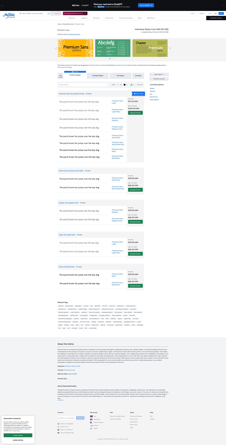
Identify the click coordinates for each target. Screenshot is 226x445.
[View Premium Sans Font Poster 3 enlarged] (150, 48)
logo (64, 328)
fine (82, 325)
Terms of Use (133, 419)
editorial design (117, 322)
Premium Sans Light (117, 102)
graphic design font (94, 309)
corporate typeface (104, 315)
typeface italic (74, 315)
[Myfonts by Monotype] (9, 15)
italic (107, 318)
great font (97, 306)
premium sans (69, 306)
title (86, 328)
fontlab (125, 315)
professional (95, 325)
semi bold (135, 318)
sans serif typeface (94, 312)
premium (60, 306)
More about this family (65, 67)
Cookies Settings (18, 440)
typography (78, 306)
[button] (2, 5)
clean (72, 325)
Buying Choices (135, 113)
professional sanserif (108, 309)
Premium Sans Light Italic (117, 110)
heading (66, 325)
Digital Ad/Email (154, 99)
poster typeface (75, 312)
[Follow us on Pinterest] (59, 430)
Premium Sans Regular (117, 119)
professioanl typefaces (122, 309)
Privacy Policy (134, 422)
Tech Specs (120, 76)
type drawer (84, 318)
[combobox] (39, 13)
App (151, 94)
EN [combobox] (209, 13)
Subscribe (80, 418)
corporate (74, 328)
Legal (131, 427)
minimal (87, 325)
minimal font (120, 306)
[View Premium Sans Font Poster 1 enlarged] (75, 48)
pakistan (76, 318)
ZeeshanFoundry (68, 24)
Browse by (71, 18)
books (81, 328)
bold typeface (138, 312)
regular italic (127, 318)
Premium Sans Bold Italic (117, 157)
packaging (140, 325)
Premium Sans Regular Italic (117, 128)
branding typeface (63, 312)
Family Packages (75, 75)
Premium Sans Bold (117, 150)
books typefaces (116, 315)
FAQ (151, 416)
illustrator (108, 322)
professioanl (119, 325)
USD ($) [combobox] (201, 13)
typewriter (133, 309)
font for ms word (84, 322)
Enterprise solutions (216, 18)
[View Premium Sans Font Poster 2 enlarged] (112, 48)
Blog (139, 18)
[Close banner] (85, 13)
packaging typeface (107, 312)
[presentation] (56, 48)
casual (139, 322)
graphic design (83, 309)
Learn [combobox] (192, 13)
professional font (131, 306)
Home (59, 24)
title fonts (132, 315)
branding (127, 325)
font (91, 306)
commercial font (72, 309)
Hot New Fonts (109, 18)
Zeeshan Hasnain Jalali (96, 65)
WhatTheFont (150, 18)
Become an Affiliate (115, 419)
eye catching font (94, 318)
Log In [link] (221, 13)
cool (68, 328)
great (77, 325)
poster (133, 325)
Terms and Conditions (136, 416)
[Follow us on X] (59, 427)
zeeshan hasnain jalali (64, 322)
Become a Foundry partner (117, 416)
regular (120, 318)
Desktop (152, 88)
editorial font (62, 309)
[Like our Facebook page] (59, 433)
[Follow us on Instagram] (59, 424)
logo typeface (128, 312)
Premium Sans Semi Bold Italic (118, 143)
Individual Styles (97, 76)
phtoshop (101, 322)
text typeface (118, 312)
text (59, 328)
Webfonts (152, 91)
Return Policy (133, 424)
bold (102, 318)
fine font (104, 306)
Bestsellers (96, 18)
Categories (84, 18)
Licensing (138, 76)
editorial (103, 325)
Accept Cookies (18, 435)
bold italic (75, 322)
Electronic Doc (154, 97)
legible (60, 325)
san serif (86, 306)
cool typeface (84, 315)
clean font (112, 306)
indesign (94, 322)
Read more (61, 400)
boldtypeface (93, 315)
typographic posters (129, 322)
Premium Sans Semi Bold (117, 136)
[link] (20, 13)
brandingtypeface (63, 315)
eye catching (92, 328)
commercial (110, 325)
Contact (152, 419)
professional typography (65, 318)
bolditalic (113, 318)
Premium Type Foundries (126, 18)
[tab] (110, 59)
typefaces (84, 312)
